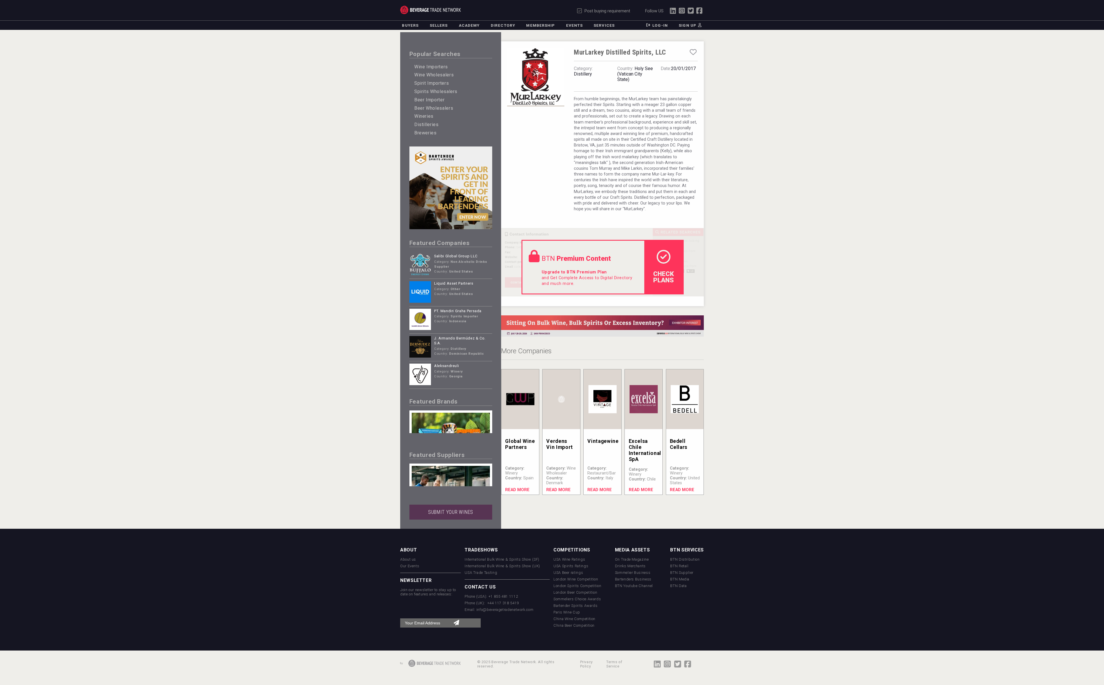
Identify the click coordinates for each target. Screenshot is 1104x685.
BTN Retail (679, 566)
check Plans (663, 277)
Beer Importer (429, 100)
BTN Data (678, 586)
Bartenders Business (633, 579)
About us (408, 559)
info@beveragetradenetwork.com (505, 609)
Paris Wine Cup (566, 612)
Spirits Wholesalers (435, 91)
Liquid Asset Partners (453, 283)
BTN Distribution (684, 559)
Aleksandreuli (446, 366)
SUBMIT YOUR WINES (450, 512)
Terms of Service (614, 664)
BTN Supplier (681, 572)
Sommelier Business (633, 572)
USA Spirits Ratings (570, 566)
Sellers (439, 25)
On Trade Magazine (632, 559)
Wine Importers (431, 67)
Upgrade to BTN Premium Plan (574, 272)
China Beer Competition (574, 625)
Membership (540, 25)
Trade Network (430, 10)
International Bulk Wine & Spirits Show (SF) (502, 559)
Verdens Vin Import (559, 444)
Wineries (424, 116)
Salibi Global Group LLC (456, 256)
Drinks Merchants (630, 566)
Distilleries (426, 124)
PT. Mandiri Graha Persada (458, 311)
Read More (517, 489)
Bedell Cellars (678, 444)
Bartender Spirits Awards (575, 605)
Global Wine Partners (520, 444)
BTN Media (679, 579)
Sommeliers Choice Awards (577, 599)
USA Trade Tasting (481, 572)
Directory (503, 25)
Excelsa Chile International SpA (645, 450)
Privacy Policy (586, 664)
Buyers (410, 25)
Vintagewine (602, 441)
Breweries (425, 133)
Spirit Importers (431, 83)
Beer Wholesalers (433, 108)
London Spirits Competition (577, 586)
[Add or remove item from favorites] (693, 52)
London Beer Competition (575, 592)
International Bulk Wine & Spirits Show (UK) (502, 566)
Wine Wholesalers (434, 75)
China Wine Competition (574, 619)
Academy (469, 25)
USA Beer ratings (568, 572)
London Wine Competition (575, 579)
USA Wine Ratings (569, 559)
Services (604, 25)
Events (574, 25)
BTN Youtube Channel (634, 586)
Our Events (409, 566)
